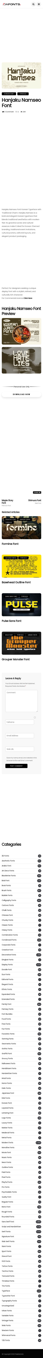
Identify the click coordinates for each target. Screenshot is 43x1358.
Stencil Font (7, 1256)
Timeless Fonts (8, 1281)
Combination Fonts (10, 935)
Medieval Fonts (8, 1133)
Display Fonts (25, 519)
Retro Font (6, 1207)
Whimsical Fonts (8, 1335)
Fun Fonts (6, 1029)
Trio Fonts (6, 1286)
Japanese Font (8, 1093)
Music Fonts (7, 1157)
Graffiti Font (7, 1054)
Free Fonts (6, 1024)
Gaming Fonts (7, 1039)
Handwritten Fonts (9, 1073)
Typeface (23, 94)
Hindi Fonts (6, 1078)
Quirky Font (6, 1197)
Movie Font (6, 1152)
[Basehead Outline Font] (21, 566)
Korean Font (9, 94)
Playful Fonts (7, 1182)
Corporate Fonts (8, 945)
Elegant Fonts (7, 984)
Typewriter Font (8, 1296)
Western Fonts (8, 1330)
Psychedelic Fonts (9, 1192)
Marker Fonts (7, 1128)
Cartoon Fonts (8, 905)
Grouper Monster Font (16, 659)
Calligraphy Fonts (9, 900)
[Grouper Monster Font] (21, 643)
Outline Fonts (10, 558)
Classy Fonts (7, 930)
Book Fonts (6, 886)
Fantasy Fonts (7, 1009)
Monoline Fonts (8, 1148)
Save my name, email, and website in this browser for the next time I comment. (22, 759)
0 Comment (9, 112)
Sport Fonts (6, 1251)
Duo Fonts (6, 974)
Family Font (6, 1004)
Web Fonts (6, 1325)
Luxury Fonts (7, 1123)
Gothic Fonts (7, 1049)
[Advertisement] (21, 30)
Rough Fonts (7, 1212)
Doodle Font (7, 970)
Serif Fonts (6, 1232)
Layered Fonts (7, 1108)
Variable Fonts (7, 1316)
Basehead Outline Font (16, 582)
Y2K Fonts (6, 1340)
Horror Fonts (7, 1083)
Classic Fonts (7, 925)
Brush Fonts (6, 890)
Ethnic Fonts (7, 989)
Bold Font (9, 635)
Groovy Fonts (7, 1059)
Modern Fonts (7, 1143)
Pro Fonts (5, 1187)
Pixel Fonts (6, 1177)
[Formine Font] (21, 527)
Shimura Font (34, 501)
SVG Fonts (6, 1261)
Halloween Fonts (8, 1063)
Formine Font (10, 544)
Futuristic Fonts (8, 1034)
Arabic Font (6, 866)
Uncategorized (8, 1306)
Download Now (21, 394)
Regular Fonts (7, 1202)
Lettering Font (7, 1113)
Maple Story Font (7, 502)
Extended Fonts (8, 999)
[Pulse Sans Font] (21, 604)
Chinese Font (7, 915)
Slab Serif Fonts (8, 1241)
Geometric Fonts (9, 1044)
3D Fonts (5, 856)
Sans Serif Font (11, 596)
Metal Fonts (6, 1138)
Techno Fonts (7, 1271)
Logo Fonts (6, 1118)
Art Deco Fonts (8, 871)
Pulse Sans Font (11, 621)
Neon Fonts (6, 1162)
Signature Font (8, 1236)
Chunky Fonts (7, 920)
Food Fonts (6, 1019)
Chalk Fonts (6, 910)
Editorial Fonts (7, 979)
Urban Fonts (32, 635)
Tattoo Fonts (7, 1266)
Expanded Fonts (8, 994)
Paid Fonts (6, 1172)
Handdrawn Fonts (9, 1068)
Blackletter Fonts (9, 876)
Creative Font (10, 519)
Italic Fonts (6, 1088)
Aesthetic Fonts (8, 861)
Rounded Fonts (8, 1217)
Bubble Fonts (7, 895)
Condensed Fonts (9, 940)
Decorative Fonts (9, 955)
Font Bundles (7, 1014)
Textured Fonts (8, 1276)
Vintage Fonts (7, 1321)
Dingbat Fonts (7, 960)
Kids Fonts (6, 1098)
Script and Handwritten (11, 1227)
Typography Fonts (9, 1301)
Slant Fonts (6, 1246)
